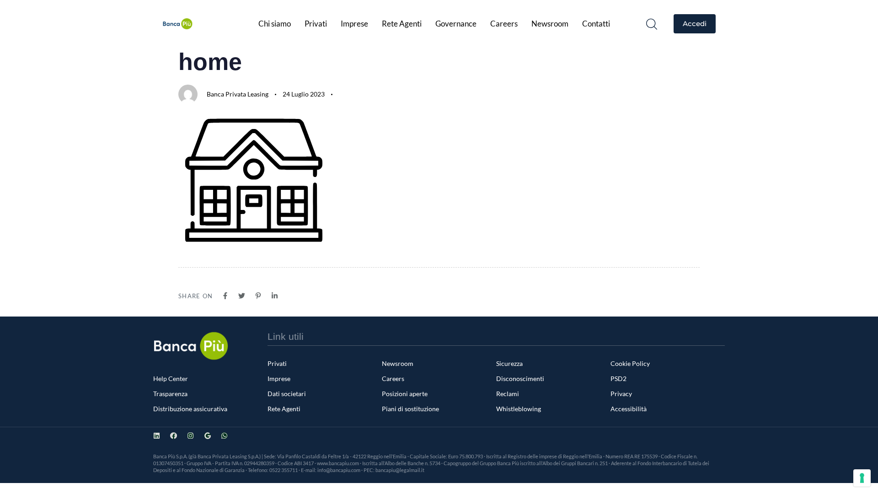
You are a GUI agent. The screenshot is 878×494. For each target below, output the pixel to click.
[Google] (207, 435)
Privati (316, 23)
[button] (651, 23)
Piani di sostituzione (410, 409)
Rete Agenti (402, 23)
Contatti (596, 23)
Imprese (354, 23)
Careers (504, 23)
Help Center (170, 378)
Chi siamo (274, 23)
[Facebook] (173, 435)
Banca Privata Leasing (237, 94)
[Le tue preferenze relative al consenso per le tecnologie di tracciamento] (862, 478)
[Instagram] (190, 435)
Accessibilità (628, 409)
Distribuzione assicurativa (190, 409)
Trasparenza (170, 393)
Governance (455, 23)
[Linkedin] (156, 435)
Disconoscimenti (520, 378)
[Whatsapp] (224, 435)
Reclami (507, 393)
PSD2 (618, 378)
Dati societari (287, 393)
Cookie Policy (630, 363)
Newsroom (549, 23)
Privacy (621, 393)
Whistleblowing (518, 409)
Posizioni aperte (405, 393)
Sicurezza (509, 363)
